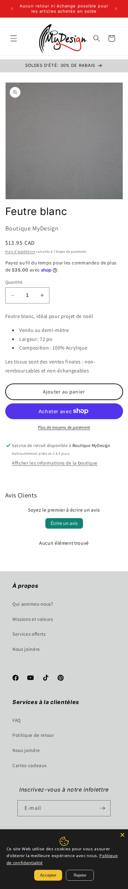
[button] (13, 38)
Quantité (14, 282)
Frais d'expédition (20, 251)
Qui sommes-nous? (32, 604)
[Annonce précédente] (12, 8)
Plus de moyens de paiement (64, 427)
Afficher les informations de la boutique (54, 463)
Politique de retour (33, 735)
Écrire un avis (64, 523)
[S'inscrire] (102, 808)
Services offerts (29, 634)
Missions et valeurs (32, 619)
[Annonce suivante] (116, 8)
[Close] (122, 835)
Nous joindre (26, 649)
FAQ (16, 720)
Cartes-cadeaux (29, 765)
